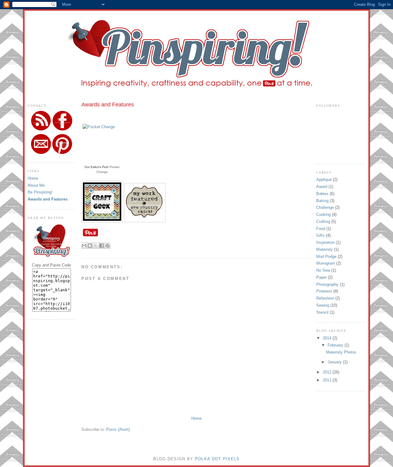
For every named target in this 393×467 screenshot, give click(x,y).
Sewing (322, 305)
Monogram (325, 263)
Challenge (325, 207)
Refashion (325, 298)
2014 (328, 338)
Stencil (322, 312)
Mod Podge (326, 256)
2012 (328, 372)
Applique (324, 179)
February (336, 345)
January (335, 362)
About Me (36, 185)
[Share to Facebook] (102, 246)
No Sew (323, 270)
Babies (322, 193)
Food (320, 228)
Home (33, 178)
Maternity (324, 249)
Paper (321, 277)
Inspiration (325, 242)
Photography (327, 284)
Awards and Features (48, 199)
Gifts (320, 235)
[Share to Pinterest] (107, 246)
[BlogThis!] (90, 246)
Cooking (323, 214)
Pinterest (324, 291)
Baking (322, 200)
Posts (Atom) (118, 429)
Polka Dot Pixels (217, 459)
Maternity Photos (341, 352)
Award (321, 186)
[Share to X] (96, 246)
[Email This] (84, 246)
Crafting (323, 221)
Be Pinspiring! (40, 192)
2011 (328, 380)
